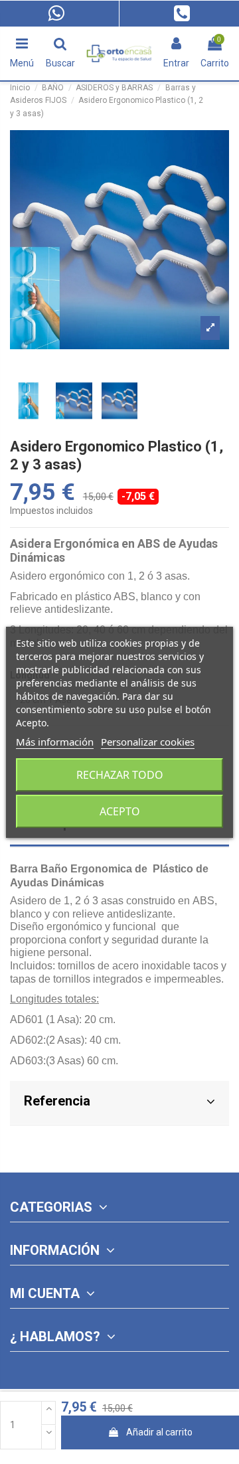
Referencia (57, 1101)
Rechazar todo (119, 775)
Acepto (120, 811)
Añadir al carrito (159, 1432)
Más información (55, 741)
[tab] (119, 1103)
